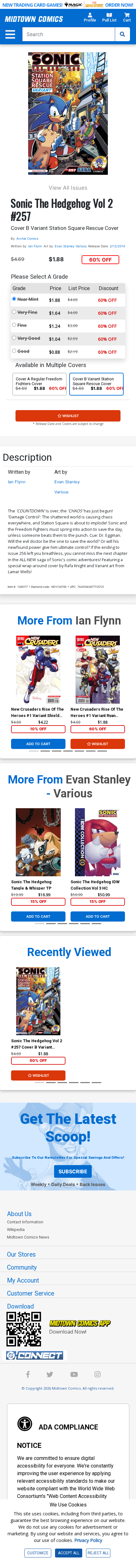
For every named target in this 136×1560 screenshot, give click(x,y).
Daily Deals (63, 1184)
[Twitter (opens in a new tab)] (50, 1375)
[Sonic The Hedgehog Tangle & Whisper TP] (38, 842)
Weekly (38, 1184)
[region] (14, 678)
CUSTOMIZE (37, 1553)
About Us (19, 1214)
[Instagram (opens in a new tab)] (97, 1375)
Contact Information (25, 1222)
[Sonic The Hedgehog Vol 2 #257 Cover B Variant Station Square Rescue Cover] (38, 1001)
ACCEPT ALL (68, 1553)
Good (23, 351)
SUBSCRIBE (73, 1171)
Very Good (28, 338)
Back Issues (92, 1184)
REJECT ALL (98, 1553)
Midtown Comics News (28, 1237)
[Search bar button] (122, 34)
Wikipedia (16, 1229)
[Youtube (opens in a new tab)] (74, 1375)
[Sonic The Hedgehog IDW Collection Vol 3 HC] (98, 842)
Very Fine (27, 312)
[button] (90, 19)
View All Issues (68, 187)
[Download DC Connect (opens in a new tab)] (70, 1355)
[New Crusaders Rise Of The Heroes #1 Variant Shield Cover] (38, 670)
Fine (22, 325)
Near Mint (27, 299)
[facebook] (28, 1375)
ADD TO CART (38, 744)
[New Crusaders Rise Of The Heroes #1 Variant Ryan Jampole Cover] (98, 670)
